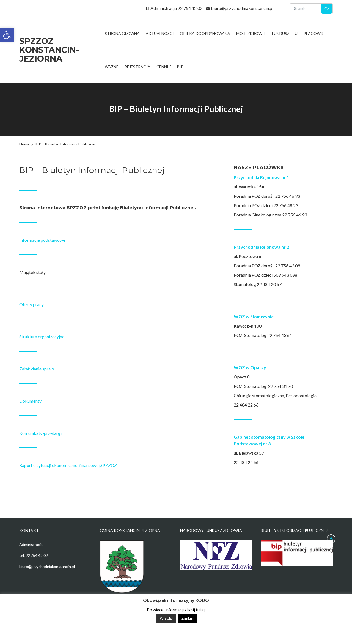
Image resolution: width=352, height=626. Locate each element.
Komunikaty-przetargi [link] (40, 433)
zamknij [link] (188, 618)
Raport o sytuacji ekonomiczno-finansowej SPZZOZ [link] (68, 465)
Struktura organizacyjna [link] (41, 336)
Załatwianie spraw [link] (36, 368)
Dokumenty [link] (30, 400)
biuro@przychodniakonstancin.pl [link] (242, 8)
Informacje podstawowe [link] (42, 240)
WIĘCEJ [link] (166, 618)
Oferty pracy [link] (31, 304)
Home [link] (24, 144)
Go (326, 9)
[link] (7, 35)
